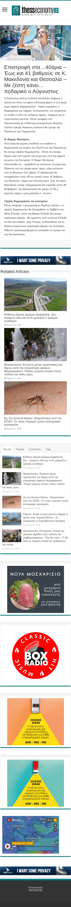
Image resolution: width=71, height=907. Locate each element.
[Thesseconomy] (35, 9)
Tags (48, 449)
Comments (35, 449)
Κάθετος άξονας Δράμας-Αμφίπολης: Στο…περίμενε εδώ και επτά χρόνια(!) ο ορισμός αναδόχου (31, 318)
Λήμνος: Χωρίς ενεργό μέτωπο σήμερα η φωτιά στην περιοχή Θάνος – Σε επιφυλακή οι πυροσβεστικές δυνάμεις (45, 517)
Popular (20, 449)
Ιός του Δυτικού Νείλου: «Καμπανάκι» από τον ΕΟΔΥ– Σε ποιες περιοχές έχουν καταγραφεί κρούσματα (33, 421)
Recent (7, 449)
